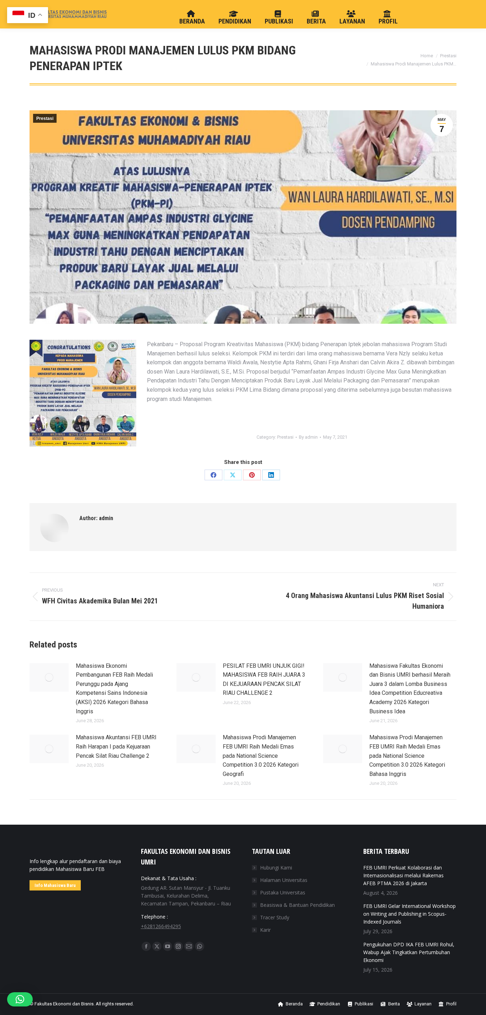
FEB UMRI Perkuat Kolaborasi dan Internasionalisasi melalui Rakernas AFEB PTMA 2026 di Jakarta (403, 875)
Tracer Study (274, 917)
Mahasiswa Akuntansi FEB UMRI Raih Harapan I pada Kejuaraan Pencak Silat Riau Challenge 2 (116, 746)
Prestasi (44, 118)
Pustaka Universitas (282, 892)
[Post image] (49, 677)
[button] (20, 999)
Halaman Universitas (283, 880)
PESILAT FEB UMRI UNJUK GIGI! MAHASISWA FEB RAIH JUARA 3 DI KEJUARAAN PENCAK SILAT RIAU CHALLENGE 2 (264, 679)
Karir (265, 929)
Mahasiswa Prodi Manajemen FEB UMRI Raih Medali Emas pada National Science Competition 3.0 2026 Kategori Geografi (261, 755)
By (308, 437)
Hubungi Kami (276, 867)
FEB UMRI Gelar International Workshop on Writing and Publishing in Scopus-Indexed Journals (409, 914)
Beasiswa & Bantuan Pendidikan (297, 905)
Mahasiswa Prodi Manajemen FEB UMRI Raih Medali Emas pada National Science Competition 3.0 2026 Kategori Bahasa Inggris (407, 755)
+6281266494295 (161, 926)
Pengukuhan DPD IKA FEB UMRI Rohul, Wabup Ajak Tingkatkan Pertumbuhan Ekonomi (408, 952)
